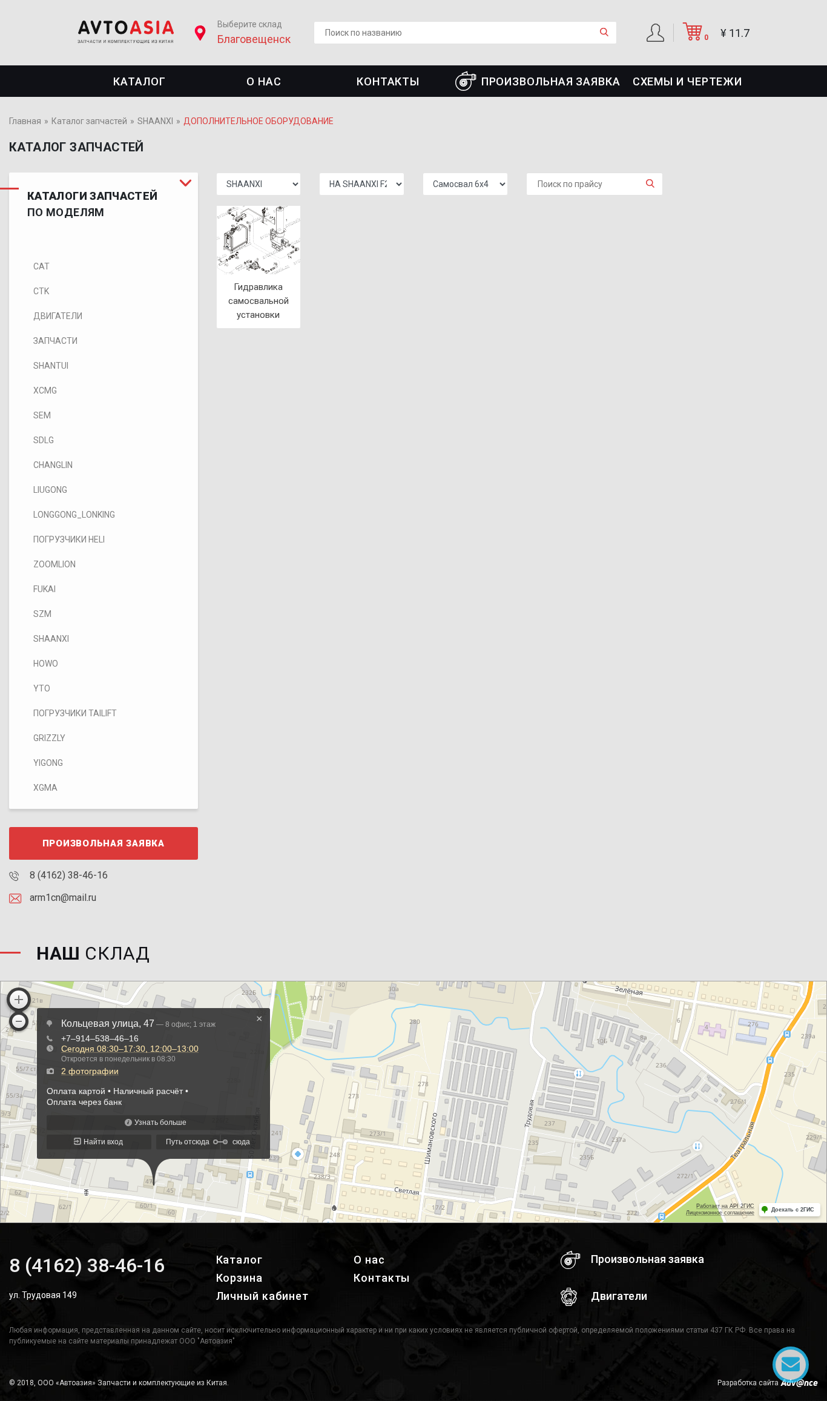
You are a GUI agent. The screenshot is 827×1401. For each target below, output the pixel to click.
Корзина (239, 1277)
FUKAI (44, 589)
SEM (42, 415)
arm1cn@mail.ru (61, 897)
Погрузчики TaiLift (75, 713)
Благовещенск (254, 39)
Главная (25, 121)
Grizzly (49, 738)
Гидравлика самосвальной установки (258, 301)
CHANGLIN (53, 465)
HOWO (45, 663)
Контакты (388, 81)
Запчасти (55, 341)
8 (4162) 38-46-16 (67, 875)
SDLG (43, 440)
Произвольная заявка (551, 81)
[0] (692, 36)
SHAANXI (155, 121)
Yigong (48, 763)
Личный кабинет (262, 1296)
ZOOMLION (54, 564)
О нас (264, 81)
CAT (41, 266)
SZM (42, 614)
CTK (41, 291)
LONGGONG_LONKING (74, 514)
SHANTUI (50, 366)
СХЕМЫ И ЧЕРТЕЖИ (688, 81)
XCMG (45, 390)
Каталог (139, 81)
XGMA (45, 788)
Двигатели (57, 316)
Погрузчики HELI (69, 539)
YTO (41, 688)
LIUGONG (50, 490)
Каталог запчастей (89, 121)
